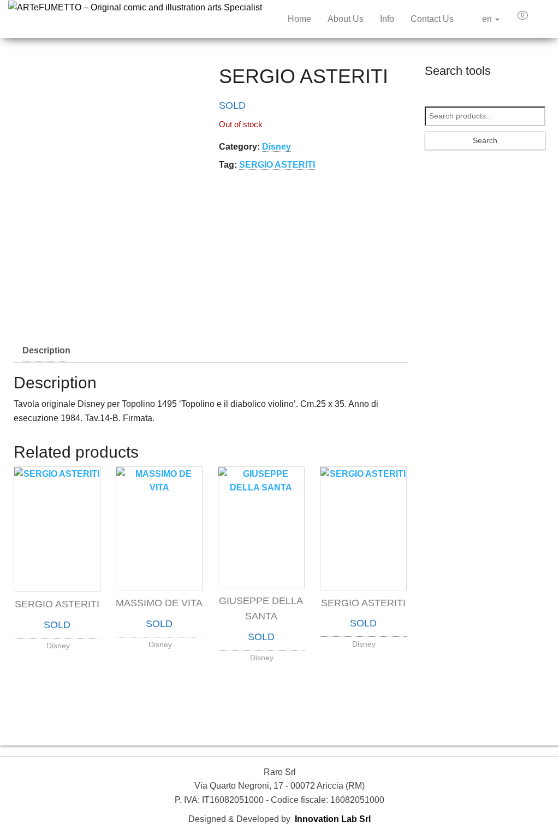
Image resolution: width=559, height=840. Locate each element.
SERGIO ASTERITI (277, 164)
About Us (346, 18)
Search (485, 140)
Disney (276, 146)
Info (387, 18)
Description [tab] (46, 350)
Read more (57, 642)
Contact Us (432, 18)
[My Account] (542, 19)
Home (299, 18)
